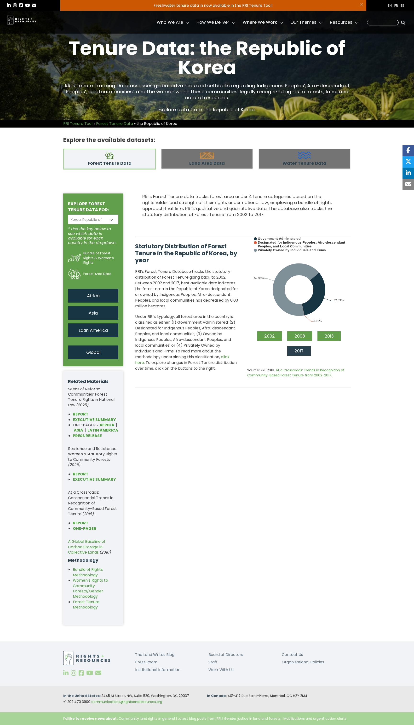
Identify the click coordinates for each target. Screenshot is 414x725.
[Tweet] (408, 162)
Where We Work (260, 22)
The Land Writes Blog (154, 654)
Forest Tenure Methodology (86, 604)
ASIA (78, 430)
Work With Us (221, 669)
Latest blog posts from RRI (199, 718)
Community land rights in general (147, 718)
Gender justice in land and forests (252, 718)
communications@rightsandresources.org (126, 701)
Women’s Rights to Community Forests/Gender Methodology (90, 588)
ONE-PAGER (84, 528)
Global (93, 352)
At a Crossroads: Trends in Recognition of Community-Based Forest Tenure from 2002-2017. (296, 373)
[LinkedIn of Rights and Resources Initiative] (66, 673)
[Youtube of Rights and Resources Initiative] (89, 673)
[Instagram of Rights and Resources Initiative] (73, 673)
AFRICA (106, 425)
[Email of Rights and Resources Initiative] (98, 673)
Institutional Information (157, 669)
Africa (93, 296)
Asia (93, 313)
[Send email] (408, 184)
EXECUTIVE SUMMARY (94, 419)
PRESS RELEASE (87, 436)
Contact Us (292, 654)
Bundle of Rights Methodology (88, 572)
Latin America (93, 330)
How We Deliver (212, 22)
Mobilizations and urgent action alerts (314, 718)
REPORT (80, 474)
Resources (341, 22)
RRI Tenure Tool (77, 123)
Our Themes (303, 22)
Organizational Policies (303, 662)
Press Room (146, 662)
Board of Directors (225, 654)
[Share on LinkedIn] (408, 173)
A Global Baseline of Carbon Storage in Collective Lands (86, 547)
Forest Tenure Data (114, 123)
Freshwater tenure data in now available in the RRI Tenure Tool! (213, 5)
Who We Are (170, 22)
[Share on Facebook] (408, 150)
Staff (213, 662)
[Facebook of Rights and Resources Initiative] (81, 673)
